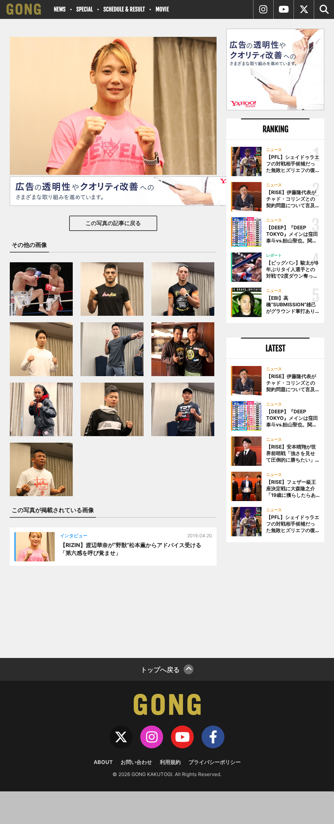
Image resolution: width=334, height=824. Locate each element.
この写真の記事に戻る (113, 223)
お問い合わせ (136, 762)
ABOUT (103, 762)
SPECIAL (84, 9)
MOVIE (162, 9)
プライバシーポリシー (215, 762)
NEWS (60, 9)
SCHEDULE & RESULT (124, 9)
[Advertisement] (275, 597)
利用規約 (170, 762)
